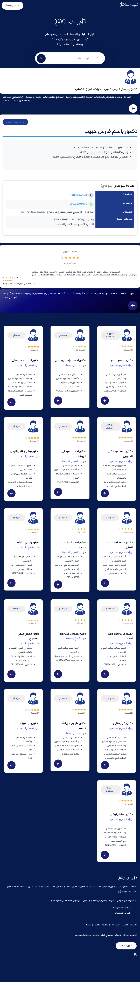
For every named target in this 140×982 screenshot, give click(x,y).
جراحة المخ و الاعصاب (15, 122)
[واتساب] (91, 204)
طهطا (109, 428)
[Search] (41, 58)
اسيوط (110, 333)
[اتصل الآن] (91, 195)
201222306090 (78, 204)
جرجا (108, 788)
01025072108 (79, 195)
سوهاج (107, 186)
